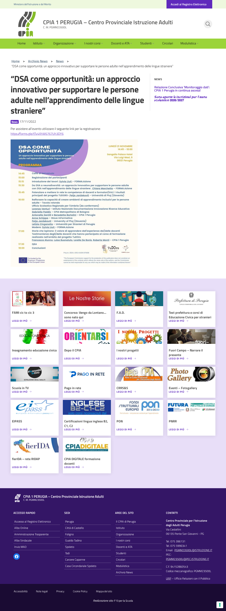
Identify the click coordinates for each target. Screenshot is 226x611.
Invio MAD (20, 547)
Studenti (146, 43)
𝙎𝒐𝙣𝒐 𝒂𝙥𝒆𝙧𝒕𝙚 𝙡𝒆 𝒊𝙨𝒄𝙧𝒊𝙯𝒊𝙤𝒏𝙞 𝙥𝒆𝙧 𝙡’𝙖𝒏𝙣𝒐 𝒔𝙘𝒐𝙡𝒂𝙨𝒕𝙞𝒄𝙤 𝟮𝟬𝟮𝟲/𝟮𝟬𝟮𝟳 (180, 98)
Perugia (69, 521)
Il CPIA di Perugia (126, 521)
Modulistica (188, 43)
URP (168, 578)
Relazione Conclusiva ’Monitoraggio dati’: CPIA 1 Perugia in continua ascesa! (182, 89)
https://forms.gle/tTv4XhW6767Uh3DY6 (37, 133)
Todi (67, 553)
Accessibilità (20, 591)
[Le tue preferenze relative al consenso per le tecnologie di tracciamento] (219, 604)
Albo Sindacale (23, 540)
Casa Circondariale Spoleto (80, 566)
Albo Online (21, 528)
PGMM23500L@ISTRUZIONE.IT (193, 550)
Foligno (69, 534)
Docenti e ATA (120, 43)
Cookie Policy (80, 591)
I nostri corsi (92, 43)
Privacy (60, 591)
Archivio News (124, 572)
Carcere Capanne (75, 559)
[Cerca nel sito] (208, 24)
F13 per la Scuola (123, 601)
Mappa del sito (104, 591)
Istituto (38, 43)
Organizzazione (63, 43)
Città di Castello (74, 528)
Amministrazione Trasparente (31, 534)
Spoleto (69, 547)
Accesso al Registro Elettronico (32, 521)
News (14, 121)
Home (21, 43)
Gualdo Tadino (73, 540)
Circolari (167, 43)
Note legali (42, 591)
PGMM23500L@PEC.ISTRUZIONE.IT (187, 559)
